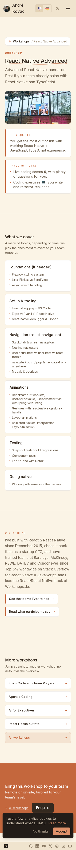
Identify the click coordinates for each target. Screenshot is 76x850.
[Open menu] (68, 8)
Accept (61, 831)
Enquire (42, 808)
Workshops (40, 41)
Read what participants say (29, 612)
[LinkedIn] (37, 846)
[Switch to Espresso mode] (57, 8)
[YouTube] (44, 846)
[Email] (70, 846)
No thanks (41, 831)
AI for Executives (22, 710)
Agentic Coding (21, 697)
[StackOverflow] (63, 846)
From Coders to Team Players (31, 683)
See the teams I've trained (29, 599)
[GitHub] (31, 846)
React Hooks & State (24, 724)
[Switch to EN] (39, 8)
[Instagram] (57, 846)
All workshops (19, 737)
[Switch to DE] (47, 8)
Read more (57, 823)
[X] (50, 846)
